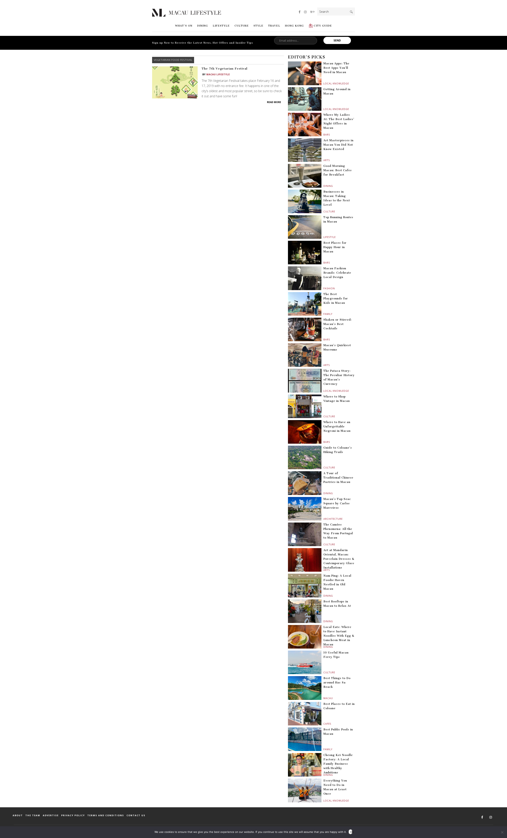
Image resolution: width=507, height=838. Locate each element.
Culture (241, 25)
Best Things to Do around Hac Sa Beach (337, 683)
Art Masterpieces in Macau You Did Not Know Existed (338, 145)
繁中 (312, 11)
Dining (202, 25)
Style (258, 25)
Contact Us (136, 815)
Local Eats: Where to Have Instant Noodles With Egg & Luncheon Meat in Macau (338, 635)
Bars (323, 134)
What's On (183, 25)
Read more (274, 102)
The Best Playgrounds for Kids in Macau (335, 298)
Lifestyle (221, 25)
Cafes (323, 723)
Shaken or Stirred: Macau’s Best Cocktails (337, 324)
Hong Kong (294, 25)
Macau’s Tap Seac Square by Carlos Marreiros (337, 503)
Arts (323, 160)
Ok (351, 831)
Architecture (323, 519)
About (18, 815)
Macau (323, 698)
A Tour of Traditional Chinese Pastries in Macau (338, 478)
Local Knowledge (323, 83)
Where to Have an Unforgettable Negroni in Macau (337, 426)
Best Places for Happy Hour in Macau (335, 247)
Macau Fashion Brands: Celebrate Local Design (337, 273)
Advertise (51, 815)
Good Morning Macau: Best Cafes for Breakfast (337, 170)
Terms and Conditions (105, 815)
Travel (274, 25)
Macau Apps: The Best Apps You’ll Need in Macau (336, 68)
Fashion (323, 288)
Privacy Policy (73, 815)
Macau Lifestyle (218, 74)
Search (351, 12)
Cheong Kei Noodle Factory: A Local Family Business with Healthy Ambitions (338, 763)
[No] (502, 832)
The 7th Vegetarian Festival (224, 68)
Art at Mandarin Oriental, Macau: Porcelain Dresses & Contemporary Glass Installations (338, 558)
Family (323, 314)
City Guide (323, 25)
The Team (32, 815)
